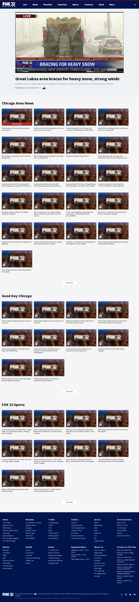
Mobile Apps (98, 553)
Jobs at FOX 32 (99, 566)
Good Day (6, 533)
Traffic (51, 519)
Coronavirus (30, 553)
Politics (74, 519)
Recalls (28, 563)
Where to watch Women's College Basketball (126, 573)
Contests (97, 561)
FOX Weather (30, 538)
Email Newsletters (100, 555)
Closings (28, 528)
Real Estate (7, 563)
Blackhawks (98, 525)
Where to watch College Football (125, 554)
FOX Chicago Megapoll (11, 538)
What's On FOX (122, 525)
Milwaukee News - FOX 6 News (80, 551)
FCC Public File (99, 571)
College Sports (99, 541)
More (111, 4)
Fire (95, 536)
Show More (69, 283)
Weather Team (31, 530)
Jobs (4, 558)
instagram (126, 594)
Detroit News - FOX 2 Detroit (78, 556)
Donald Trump (76, 530)
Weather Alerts (31, 525)
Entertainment (124, 519)
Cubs (96, 530)
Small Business (8, 566)
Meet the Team (99, 563)
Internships (98, 568)
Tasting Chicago (54, 558)
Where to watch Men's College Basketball (125, 568)
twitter (130, 594)
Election (74, 523)
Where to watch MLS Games (124, 582)
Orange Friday (53, 563)
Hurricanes (29, 536)
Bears (96, 523)
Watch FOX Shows (123, 536)
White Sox (97, 533)
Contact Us (98, 558)
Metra (50, 530)
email (134, 594)
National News (8, 525)
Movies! (119, 533)
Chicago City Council (78, 538)
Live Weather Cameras (33, 523)
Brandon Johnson (77, 536)
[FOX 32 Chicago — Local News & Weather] (10, 4)
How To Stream (99, 550)
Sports (97, 519)
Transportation (53, 523)
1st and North (53, 550)
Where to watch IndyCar (125, 564)
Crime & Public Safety (10, 530)
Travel (50, 525)
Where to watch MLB (124, 557)
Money (6, 547)
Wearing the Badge (55, 555)
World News (7, 528)
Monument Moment (55, 561)
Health (29, 547)
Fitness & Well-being (33, 558)
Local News (7, 523)
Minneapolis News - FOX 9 (80, 559)
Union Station (53, 538)
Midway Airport (53, 536)
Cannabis (29, 555)
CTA (49, 528)
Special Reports (8, 536)
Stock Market (7, 568)
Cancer (28, 550)
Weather (30, 519)
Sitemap (97, 576)
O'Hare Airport (53, 533)
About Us (98, 547)
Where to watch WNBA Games (125, 577)
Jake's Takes (121, 523)
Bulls (96, 528)
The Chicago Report (78, 528)
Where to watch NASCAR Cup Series (126, 561)
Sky (95, 538)
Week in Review (53, 553)
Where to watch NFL (124, 550)
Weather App (30, 533)
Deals (5, 555)
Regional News (78, 547)
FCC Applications (100, 573)
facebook (121, 594)
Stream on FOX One (126, 547)
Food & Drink (121, 530)
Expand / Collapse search (135, 4)
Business (6, 550)
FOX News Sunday (9, 541)
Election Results (76, 525)
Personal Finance (9, 561)
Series (51, 547)
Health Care (30, 561)
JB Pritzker (75, 533)
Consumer (6, 553)
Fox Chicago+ (122, 528)
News (5, 519)
